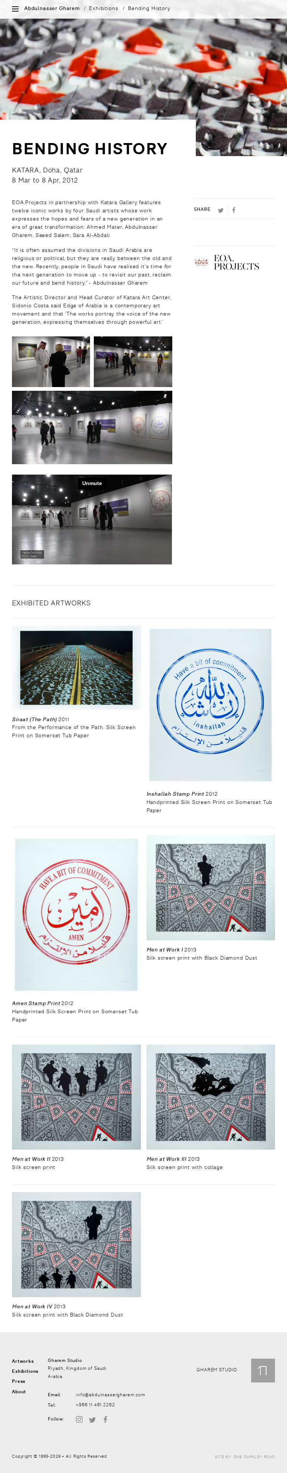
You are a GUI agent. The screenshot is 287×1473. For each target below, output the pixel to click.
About (19, 1392)
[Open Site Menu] (15, 9)
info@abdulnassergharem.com (110, 1394)
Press (18, 1381)
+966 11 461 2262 (95, 1404)
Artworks (23, 1361)
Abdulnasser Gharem (52, 8)
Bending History (149, 8)
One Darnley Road (254, 1457)
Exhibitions (103, 8)
